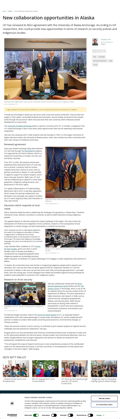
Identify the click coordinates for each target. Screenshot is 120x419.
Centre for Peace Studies (46, 315)
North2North (30, 151)
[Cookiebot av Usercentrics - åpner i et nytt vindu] (12, 415)
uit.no (4, 11)
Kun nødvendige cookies (104, 404)
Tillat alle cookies (104, 398)
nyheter (10, 11)
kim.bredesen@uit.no (107, 42)
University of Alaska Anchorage (20, 126)
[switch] (54, 415)
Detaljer (99, 415)
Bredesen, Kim (106, 39)
